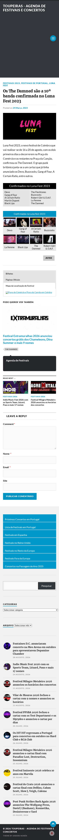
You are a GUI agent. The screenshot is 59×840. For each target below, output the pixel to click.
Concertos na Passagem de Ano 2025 (24, 566)
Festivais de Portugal (34, 83)
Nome (7, 454)
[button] (29, 274)
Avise (49, 258)
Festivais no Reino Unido (18, 543)
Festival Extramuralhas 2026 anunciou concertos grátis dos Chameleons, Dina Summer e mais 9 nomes (27, 339)
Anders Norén (20, 836)
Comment (9, 424)
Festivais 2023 (11, 83)
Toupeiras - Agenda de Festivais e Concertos (24, 8)
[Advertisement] (29, 43)
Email (6, 467)
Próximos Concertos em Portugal (22, 519)
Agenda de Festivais (17, 360)
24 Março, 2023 (20, 108)
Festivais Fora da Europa (17, 558)
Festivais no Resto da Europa (20, 550)
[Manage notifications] (51, 833)
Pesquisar (46, 585)
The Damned (11, 349)
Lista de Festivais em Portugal (20, 527)
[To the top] (53, 824)
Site (5, 480)
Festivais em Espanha (16, 535)
